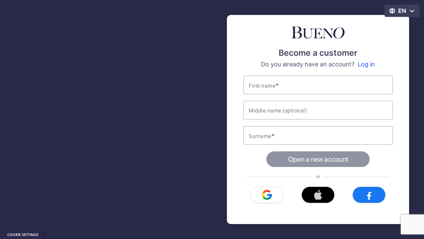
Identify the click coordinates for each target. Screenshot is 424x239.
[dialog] (22, 234)
